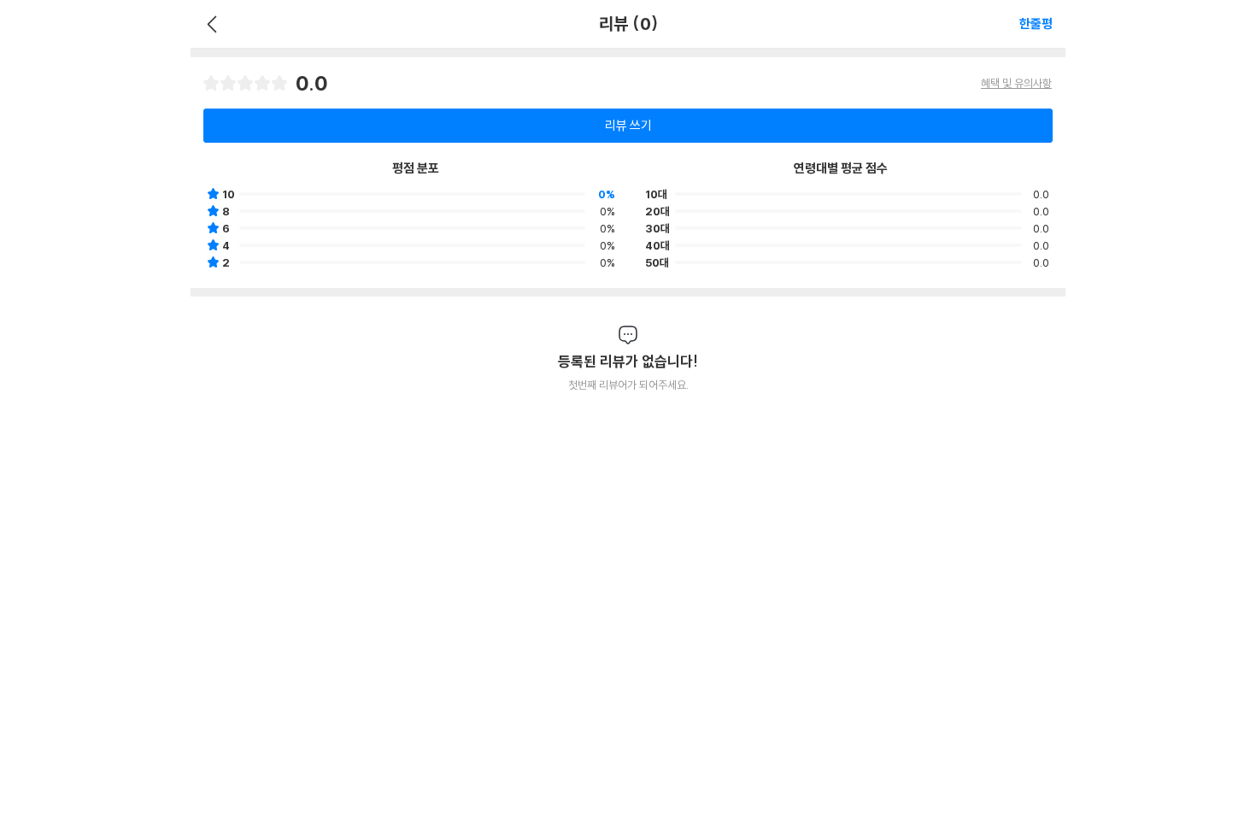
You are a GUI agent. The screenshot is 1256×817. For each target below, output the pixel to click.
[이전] (210, 24)
